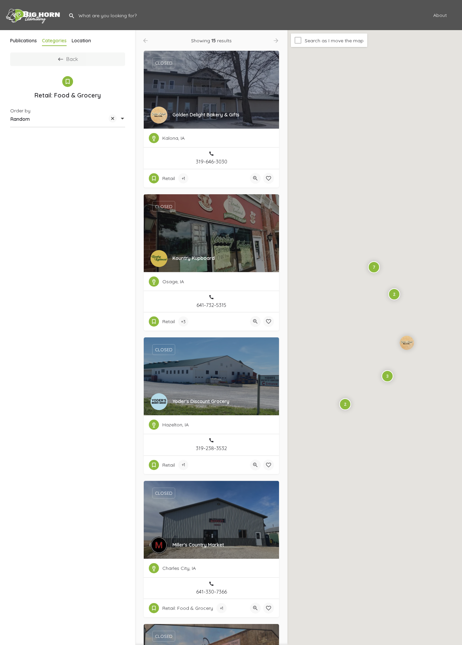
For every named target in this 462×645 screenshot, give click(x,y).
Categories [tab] (54, 41)
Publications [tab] (23, 41)
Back (72, 59)
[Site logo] (34, 14)
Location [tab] (81, 41)
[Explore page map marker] (407, 342)
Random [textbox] (20, 119)
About (440, 15)
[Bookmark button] (268, 178)
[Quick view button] (255, 178)
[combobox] (67, 119)
